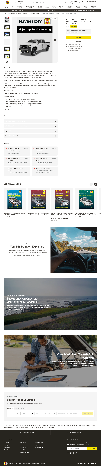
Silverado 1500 (25, 13)
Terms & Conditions (26, 463)
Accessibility (42, 463)
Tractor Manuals (54, 7)
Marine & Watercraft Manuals (30, 7)
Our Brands (6, 7)
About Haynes (23, 442)
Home (5, 13)
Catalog (21, 445)
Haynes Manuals (39, 442)
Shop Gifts (17, 10)
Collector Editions (78, 7)
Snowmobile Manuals (69, 7)
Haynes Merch (85, 7)
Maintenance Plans (24, 452)
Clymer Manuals (39, 445)
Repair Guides (23, 450)
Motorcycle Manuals (19, 7)
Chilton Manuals (39, 447)
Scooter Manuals (40, 7)
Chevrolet (18, 13)
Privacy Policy (19, 463)
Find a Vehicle (7, 450)
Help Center (7, 447)
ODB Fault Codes (24, 447)
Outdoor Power (61, 7)
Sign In (72, 3)
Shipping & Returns (8, 445)
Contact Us (6, 442)
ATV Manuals (47, 7)
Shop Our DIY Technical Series (83, 10)
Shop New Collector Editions (50, 10)
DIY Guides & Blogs (93, 7)
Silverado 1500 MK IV (34, 13)
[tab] (10, 408)
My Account (74, 1)
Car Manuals (12, 7)
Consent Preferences (35, 463)
